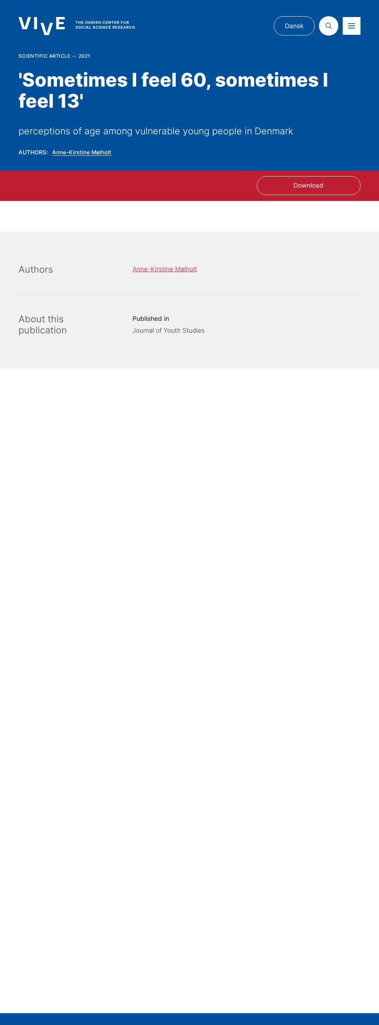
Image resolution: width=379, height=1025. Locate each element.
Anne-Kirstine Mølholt (81, 152)
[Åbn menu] (351, 26)
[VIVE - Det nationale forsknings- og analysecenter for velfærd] (84, 26)
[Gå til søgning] (328, 26)
